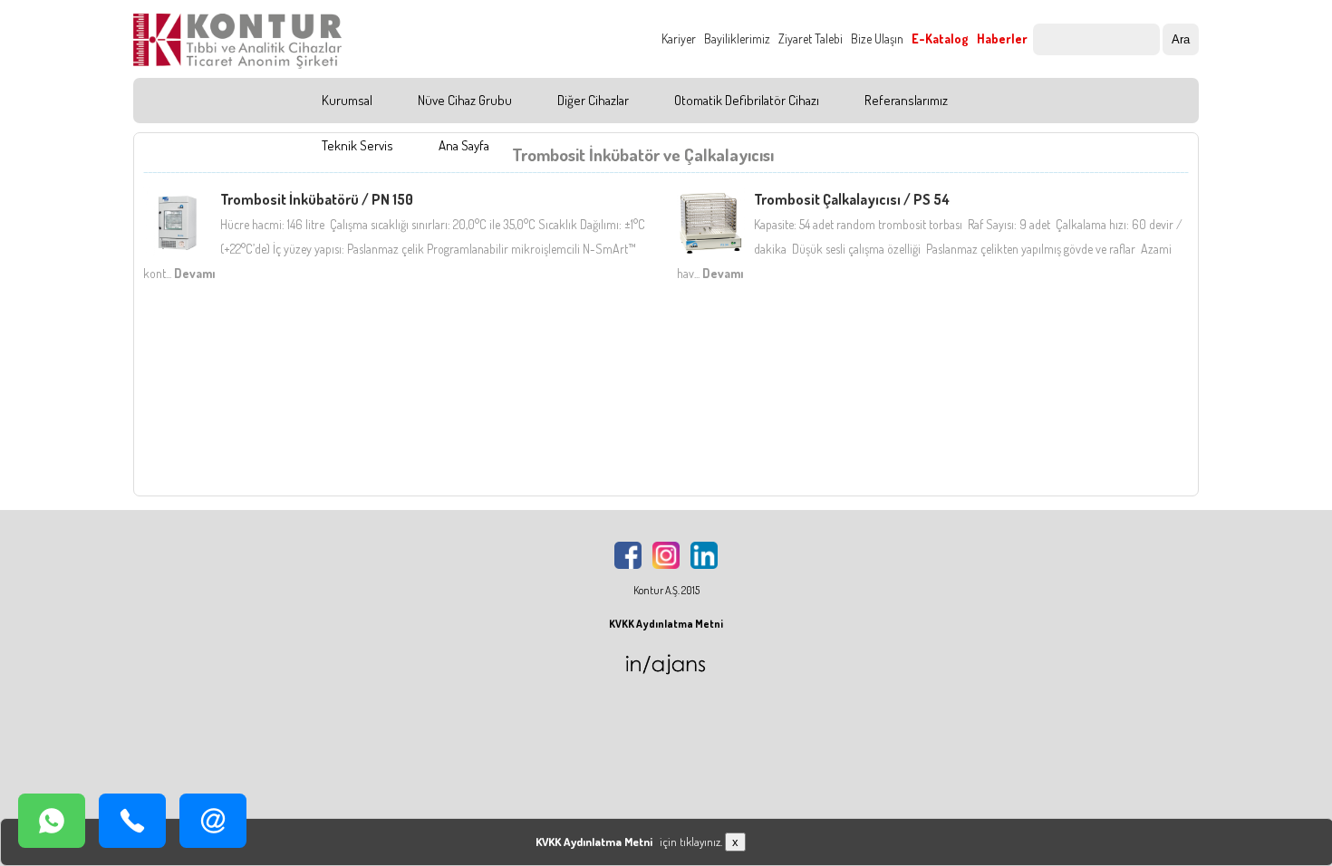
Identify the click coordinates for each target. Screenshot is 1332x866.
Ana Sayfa (464, 145)
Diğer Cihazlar (593, 100)
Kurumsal (347, 100)
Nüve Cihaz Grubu (465, 100)
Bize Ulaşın (877, 38)
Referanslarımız (906, 100)
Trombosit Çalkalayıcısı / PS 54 (852, 199)
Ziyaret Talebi (810, 38)
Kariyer (678, 38)
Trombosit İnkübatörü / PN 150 (316, 199)
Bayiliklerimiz (737, 38)
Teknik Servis (357, 145)
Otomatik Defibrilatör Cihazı (746, 100)
